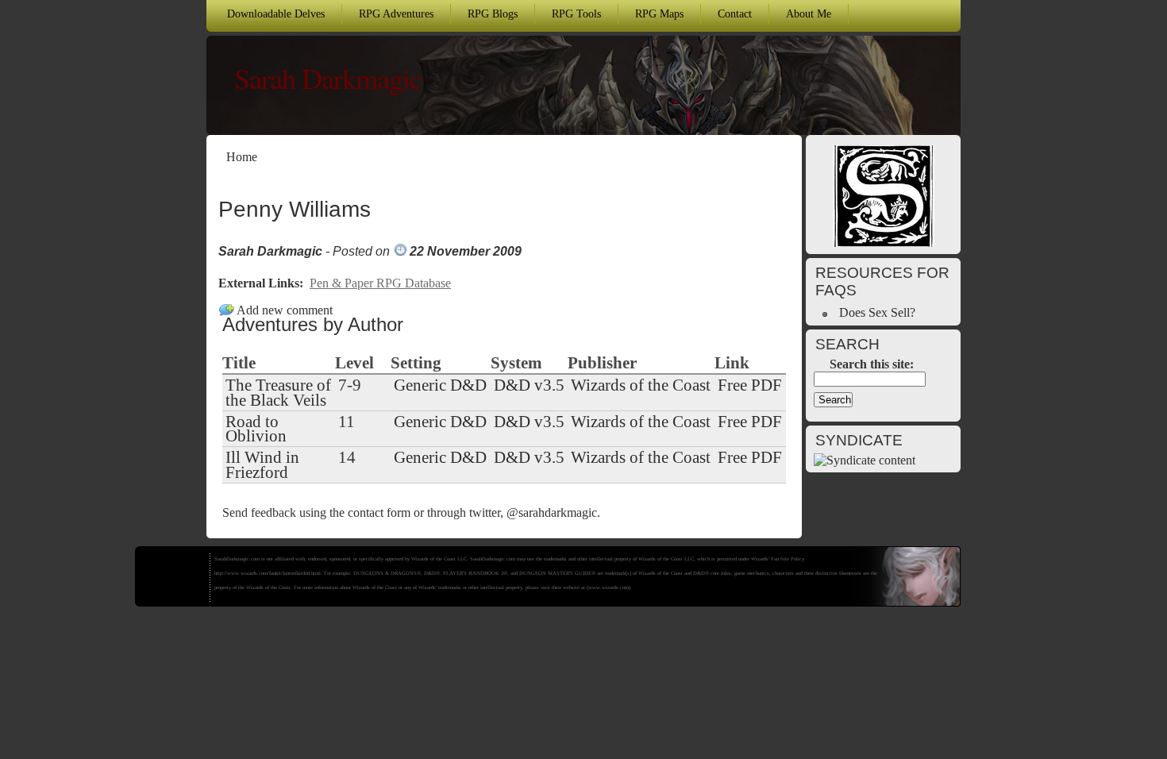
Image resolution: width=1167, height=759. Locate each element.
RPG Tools (576, 13)
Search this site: (872, 364)
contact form (379, 512)
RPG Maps (659, 13)
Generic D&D (440, 385)
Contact (735, 13)
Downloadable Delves (276, 13)
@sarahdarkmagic (551, 512)
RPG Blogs (493, 13)
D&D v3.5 (529, 385)
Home (241, 157)
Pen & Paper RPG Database (380, 283)
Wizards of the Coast (641, 385)
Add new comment (285, 310)
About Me (808, 13)
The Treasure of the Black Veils (278, 392)
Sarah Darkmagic (328, 78)
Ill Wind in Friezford (262, 464)
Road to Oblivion (256, 429)
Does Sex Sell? (877, 312)
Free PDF (750, 385)
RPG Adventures (396, 13)
